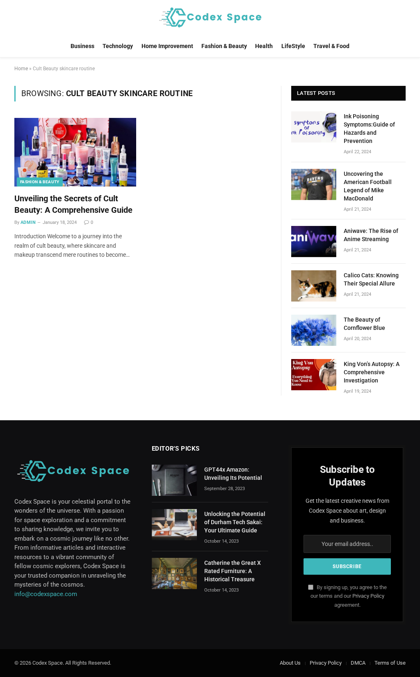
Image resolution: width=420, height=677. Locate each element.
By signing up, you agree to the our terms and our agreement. (348, 596)
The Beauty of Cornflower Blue (364, 323)
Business (82, 46)
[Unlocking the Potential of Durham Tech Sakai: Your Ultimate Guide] (174, 524)
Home (21, 68)
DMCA (358, 663)
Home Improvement (167, 46)
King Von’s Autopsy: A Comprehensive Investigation (371, 372)
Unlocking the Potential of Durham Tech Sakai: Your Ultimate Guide (234, 522)
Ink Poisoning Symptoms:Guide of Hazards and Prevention (369, 128)
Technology (118, 46)
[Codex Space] (210, 17)
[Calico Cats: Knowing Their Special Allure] (313, 286)
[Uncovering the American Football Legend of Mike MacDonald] (313, 184)
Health (264, 46)
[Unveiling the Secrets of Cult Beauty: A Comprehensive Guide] (75, 152)
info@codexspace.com (45, 594)
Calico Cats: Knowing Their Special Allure (371, 279)
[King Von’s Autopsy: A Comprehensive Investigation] (313, 374)
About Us (290, 663)
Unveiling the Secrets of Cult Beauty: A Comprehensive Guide (73, 203)
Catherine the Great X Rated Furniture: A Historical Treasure (232, 571)
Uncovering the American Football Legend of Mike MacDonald (368, 186)
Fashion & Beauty (224, 46)
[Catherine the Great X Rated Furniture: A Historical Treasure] (174, 573)
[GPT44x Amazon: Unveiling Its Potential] (174, 480)
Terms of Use (390, 663)
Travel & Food (331, 46)
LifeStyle (293, 46)
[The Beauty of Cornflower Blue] (313, 330)
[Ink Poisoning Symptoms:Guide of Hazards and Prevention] (313, 127)
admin (28, 222)
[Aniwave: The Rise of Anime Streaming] (313, 241)
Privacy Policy (368, 596)
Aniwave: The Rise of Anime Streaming (371, 235)
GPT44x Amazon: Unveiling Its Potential (233, 473)
